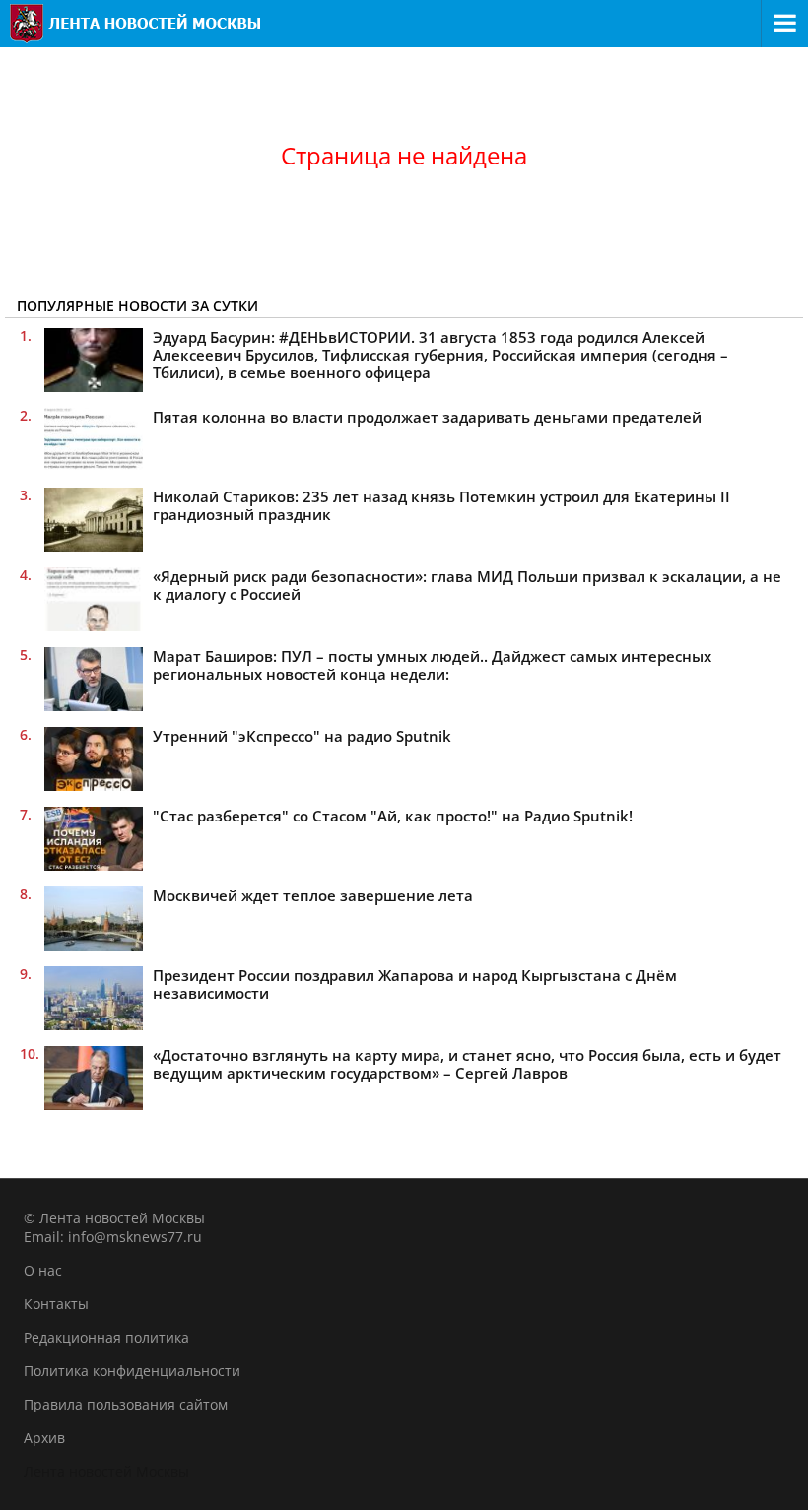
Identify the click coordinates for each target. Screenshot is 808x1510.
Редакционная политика (106, 1337)
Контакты (56, 1303)
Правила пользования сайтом (126, 1404)
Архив (44, 1437)
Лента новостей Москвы (106, 1471)
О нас (43, 1270)
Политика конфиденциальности (132, 1370)
